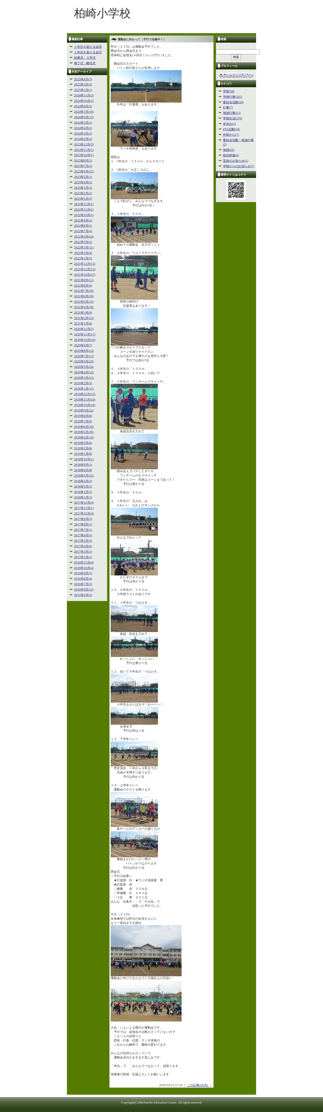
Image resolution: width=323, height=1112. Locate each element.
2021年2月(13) (84, 318)
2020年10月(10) (84, 340)
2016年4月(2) (83, 595)
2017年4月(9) (83, 546)
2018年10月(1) (84, 459)
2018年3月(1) (83, 486)
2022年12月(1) (84, 204)
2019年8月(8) (83, 416)
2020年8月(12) (84, 351)
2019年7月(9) (83, 421)
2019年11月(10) (84, 399)
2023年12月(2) (84, 144)
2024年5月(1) (83, 122)
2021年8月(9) (83, 285)
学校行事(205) (232, 97)
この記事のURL (198, 1085)
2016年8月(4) (83, 578)
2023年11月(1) (84, 150)
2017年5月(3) (83, 540)
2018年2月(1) (83, 492)
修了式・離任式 (85, 63)
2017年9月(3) (83, 519)
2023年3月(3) (83, 188)
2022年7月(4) (83, 231)
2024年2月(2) (83, 139)
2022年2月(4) (83, 253)
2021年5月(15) (84, 301)
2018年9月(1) (83, 464)
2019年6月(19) (84, 427)
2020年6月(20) (84, 361)
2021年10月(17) (84, 274)
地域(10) (228, 150)
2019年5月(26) (84, 432)
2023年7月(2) (83, 166)
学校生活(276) (232, 118)
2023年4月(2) (83, 182)
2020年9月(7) (83, 345)
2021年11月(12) (84, 269)
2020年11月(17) (84, 334)
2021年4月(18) (84, 307)
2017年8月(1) (83, 524)
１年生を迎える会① (88, 52)
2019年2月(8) (83, 448)
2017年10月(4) (84, 513)
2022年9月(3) (83, 220)
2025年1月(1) (83, 90)
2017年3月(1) (83, 551)
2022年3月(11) (84, 247)
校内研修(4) (231, 155)
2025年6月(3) (83, 79)
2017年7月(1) (83, 530)
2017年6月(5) (83, 535)
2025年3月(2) (83, 84)
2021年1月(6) (83, 323)
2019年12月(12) (84, 394)
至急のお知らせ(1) (235, 161)
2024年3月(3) (83, 133)
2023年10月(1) (84, 155)
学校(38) (228, 91)
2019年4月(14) (84, 437)
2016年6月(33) (84, 589)
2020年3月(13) (84, 378)
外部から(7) (231, 134)
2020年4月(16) (84, 372)
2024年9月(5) (83, 106)
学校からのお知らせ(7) (238, 166)
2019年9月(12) (84, 410)
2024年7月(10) (84, 111)
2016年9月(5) (83, 573)
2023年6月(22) (84, 171)
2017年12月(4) (84, 502)
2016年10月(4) (84, 568)
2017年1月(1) (83, 557)
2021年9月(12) (84, 280)
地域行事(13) (231, 113)
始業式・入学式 (85, 57)
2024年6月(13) (84, 117)
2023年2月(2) (83, 193)
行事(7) (228, 107)
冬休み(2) (229, 124)
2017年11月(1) (84, 508)
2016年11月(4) (84, 562)
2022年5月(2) (83, 242)
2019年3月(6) (83, 443)
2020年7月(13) (84, 356)
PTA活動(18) (231, 129)
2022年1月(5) (83, 258)
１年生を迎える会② (88, 47)
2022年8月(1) (83, 225)
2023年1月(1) (83, 198)
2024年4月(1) (83, 128)
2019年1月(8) (83, 454)
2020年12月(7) (84, 329)
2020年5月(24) (84, 367)
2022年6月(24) (84, 236)
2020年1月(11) (84, 388)
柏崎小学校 (102, 13)
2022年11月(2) (84, 209)
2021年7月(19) (84, 291)
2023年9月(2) (83, 160)
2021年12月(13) (84, 264)
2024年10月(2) (84, 101)
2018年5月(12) (84, 475)
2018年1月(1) (83, 497)
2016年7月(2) (83, 584)
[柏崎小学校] (161, 32)
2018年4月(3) (83, 481)
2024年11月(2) (84, 95)
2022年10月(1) (84, 215)
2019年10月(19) (84, 405)
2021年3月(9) (83, 312)
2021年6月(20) (84, 296)
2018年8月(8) (83, 470)
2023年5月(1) (83, 177)
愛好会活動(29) (233, 102)
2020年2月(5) (83, 383)
